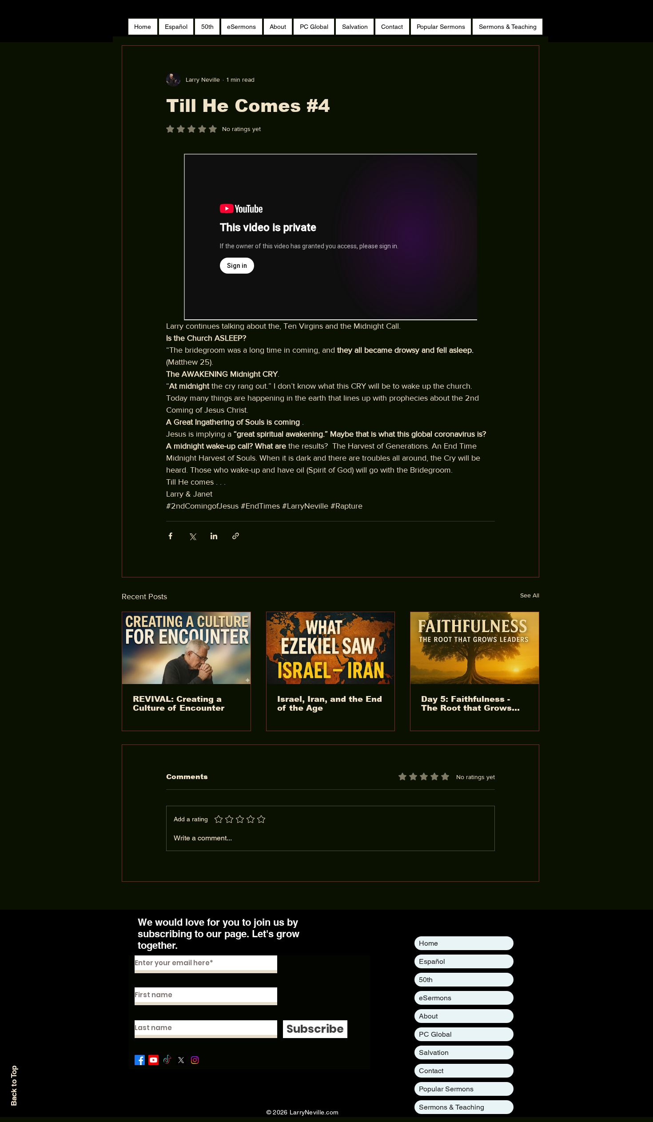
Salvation (434, 1052)
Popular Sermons (446, 1089)
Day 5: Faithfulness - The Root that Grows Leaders (466, 703)
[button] (441, 27)
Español (432, 961)
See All (529, 595)
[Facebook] (140, 1060)
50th (426, 979)
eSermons (435, 998)
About (428, 1016)
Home (428, 943)
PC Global (435, 1034)
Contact (431, 1070)
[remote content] (330, 237)
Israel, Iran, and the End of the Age (329, 703)
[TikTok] (167, 1060)
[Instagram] (195, 1060)
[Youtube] (153, 1060)
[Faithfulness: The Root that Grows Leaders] (474, 648)
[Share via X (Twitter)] (192, 536)
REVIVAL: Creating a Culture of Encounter (178, 703)
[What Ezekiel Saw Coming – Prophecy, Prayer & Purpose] (331, 648)
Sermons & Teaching (451, 1107)
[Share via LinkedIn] (214, 536)
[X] (181, 1060)
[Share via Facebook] (170, 536)
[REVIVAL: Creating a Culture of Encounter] (186, 648)
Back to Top (13, 1086)
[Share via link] (235, 536)
